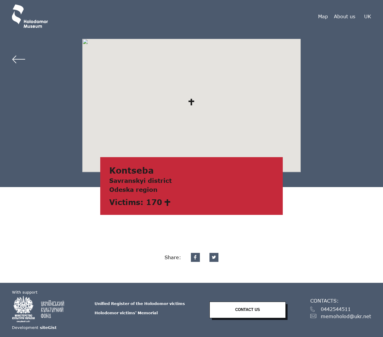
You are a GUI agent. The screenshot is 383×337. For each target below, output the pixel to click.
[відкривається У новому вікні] (41, 309)
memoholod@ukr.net (346, 316)
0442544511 (336, 309)
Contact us (247, 309)
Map (323, 16)
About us (344, 16)
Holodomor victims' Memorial (126, 312)
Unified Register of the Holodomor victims (140, 303)
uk (367, 16)
